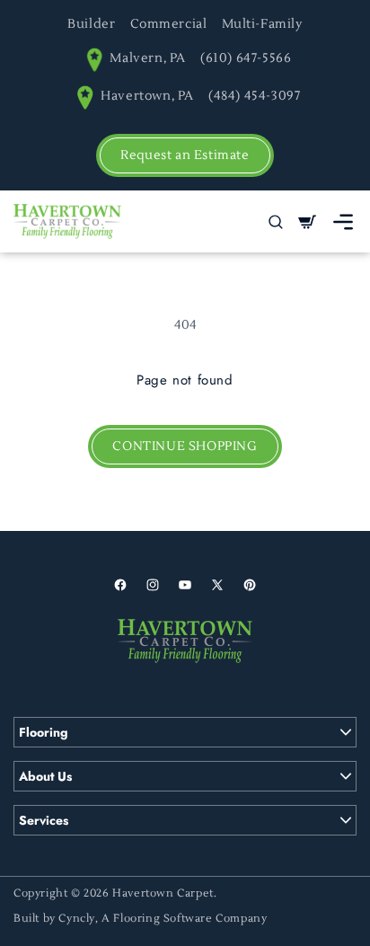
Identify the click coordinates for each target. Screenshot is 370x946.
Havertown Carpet (163, 893)
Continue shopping (184, 446)
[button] (343, 221)
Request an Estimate (184, 155)
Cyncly (76, 918)
